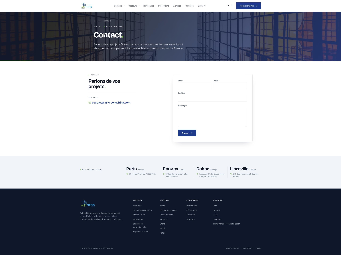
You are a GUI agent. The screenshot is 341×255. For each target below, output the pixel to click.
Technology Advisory (142, 210)
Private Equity (139, 214)
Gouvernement (166, 214)
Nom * (180, 80)
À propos (177, 6)
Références (148, 6)
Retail (162, 233)
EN (233, 6)
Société (181, 93)
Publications (163, 6)
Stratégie (137, 205)
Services (118, 6)
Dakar (215, 214)
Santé (162, 228)
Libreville (217, 219)
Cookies (258, 248)
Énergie (163, 223)
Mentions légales (232, 248)
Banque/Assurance (168, 210)
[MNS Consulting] (86, 6)
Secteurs (133, 6)
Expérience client (141, 231)
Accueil (97, 21)
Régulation (138, 219)
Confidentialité (247, 248)
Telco (162, 205)
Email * (216, 80)
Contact (201, 6)
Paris (215, 205)
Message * (182, 105)
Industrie (164, 219)
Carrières (189, 6)
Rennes (216, 210)
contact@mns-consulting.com (111, 102)
